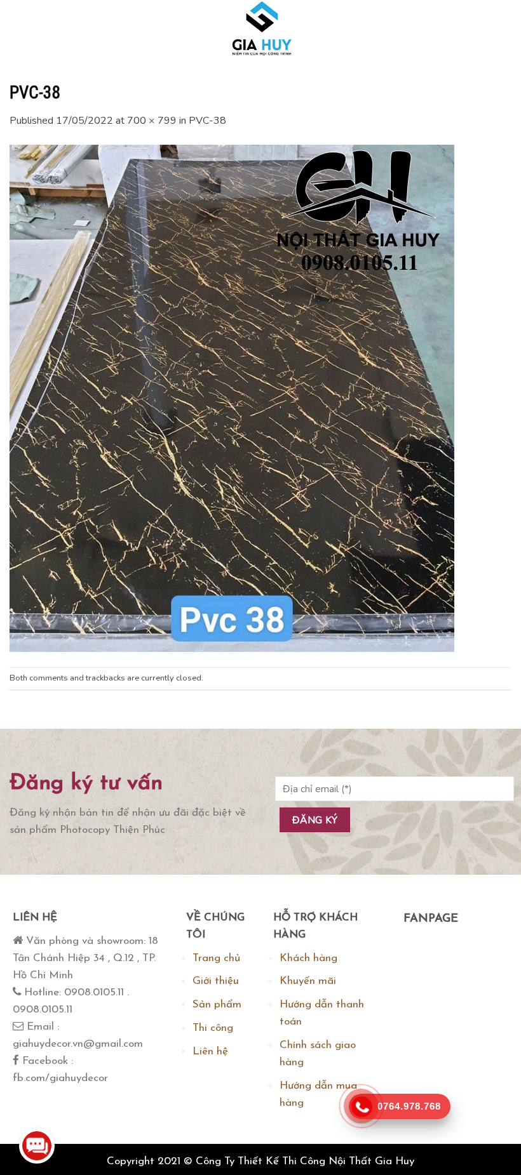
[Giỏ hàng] (498, 28)
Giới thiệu (216, 981)
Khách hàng (308, 958)
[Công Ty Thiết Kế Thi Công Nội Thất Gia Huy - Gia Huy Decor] (260, 29)
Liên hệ (210, 1051)
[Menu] (22, 29)
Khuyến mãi (308, 981)
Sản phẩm (217, 1004)
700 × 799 (152, 121)
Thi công (213, 1028)
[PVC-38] (232, 397)
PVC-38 (207, 121)
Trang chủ (216, 958)
